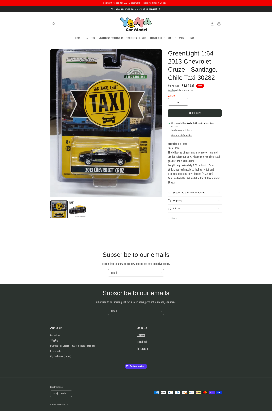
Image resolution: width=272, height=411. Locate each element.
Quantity (171, 95)
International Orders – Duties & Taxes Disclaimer (72, 345)
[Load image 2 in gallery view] (77, 209)
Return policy (56, 351)
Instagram (142, 348)
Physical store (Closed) (60, 356)
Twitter (141, 335)
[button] (53, 24)
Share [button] (174, 218)
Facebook (142, 341)
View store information (181, 135)
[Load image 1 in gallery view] (59, 209)
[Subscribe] (160, 273)
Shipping (171, 90)
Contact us (55, 335)
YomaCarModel (62, 404)
